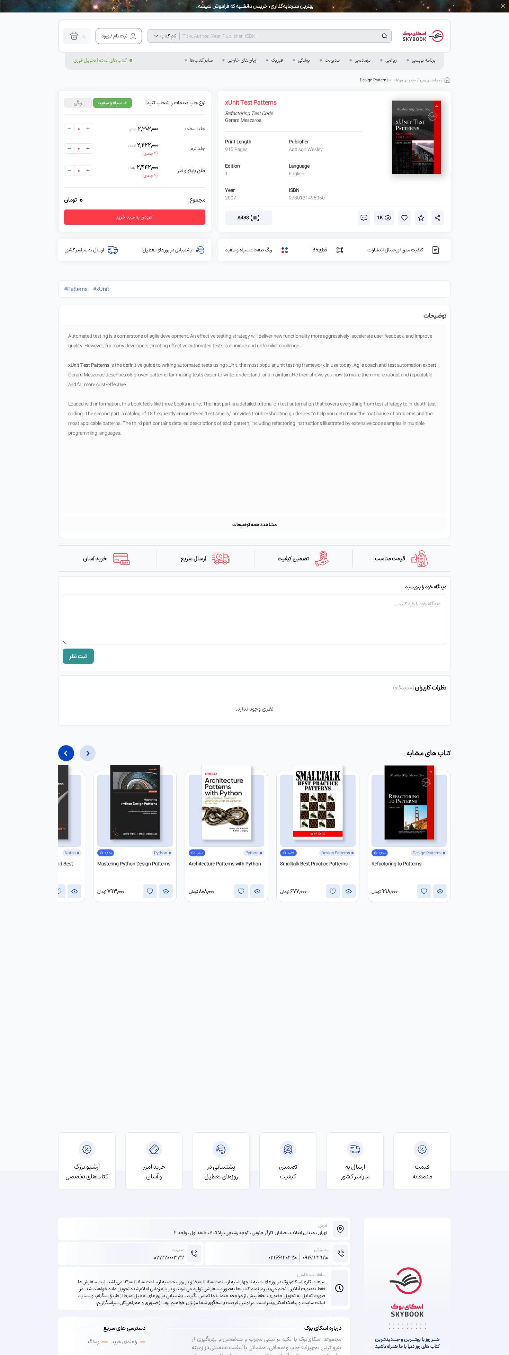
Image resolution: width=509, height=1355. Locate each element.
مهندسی (362, 60)
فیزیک (277, 60)
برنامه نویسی (424, 60)
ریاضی (391, 60)
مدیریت (332, 60)
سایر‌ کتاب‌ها (201, 60)
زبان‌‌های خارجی (241, 60)
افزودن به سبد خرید (134, 217)
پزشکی (304, 60)
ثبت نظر (78, 656)
